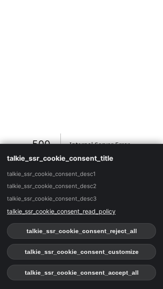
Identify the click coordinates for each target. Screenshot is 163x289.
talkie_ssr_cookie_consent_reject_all (82, 230)
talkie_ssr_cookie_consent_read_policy (61, 211)
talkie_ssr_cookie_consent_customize (82, 251)
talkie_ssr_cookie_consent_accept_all (82, 272)
